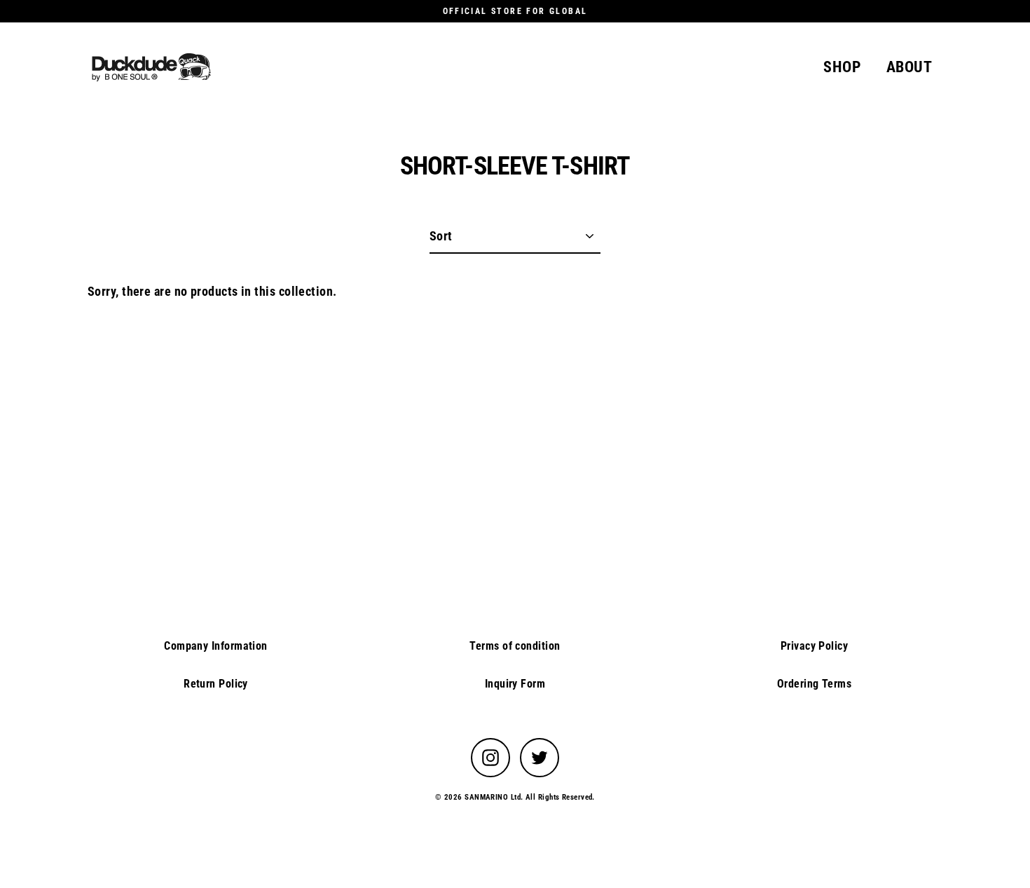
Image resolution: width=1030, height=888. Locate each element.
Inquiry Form (515, 683)
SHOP (842, 67)
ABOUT (909, 67)
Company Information (216, 646)
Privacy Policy (814, 646)
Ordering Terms (814, 683)
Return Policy (216, 683)
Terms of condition (514, 646)
